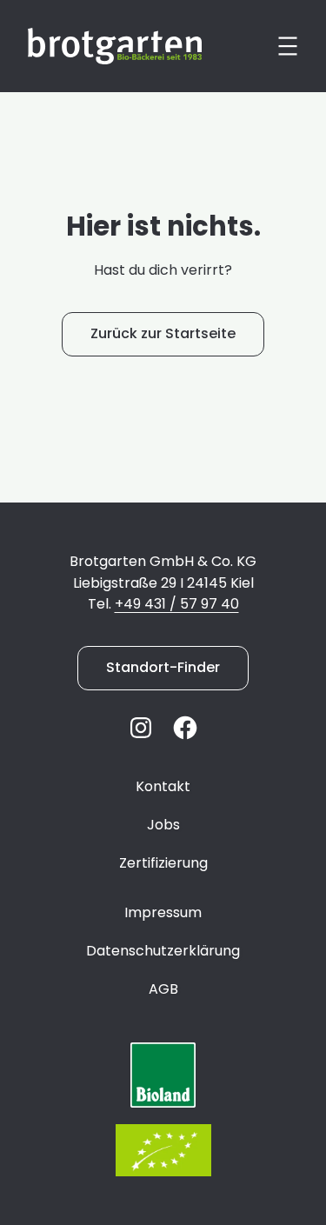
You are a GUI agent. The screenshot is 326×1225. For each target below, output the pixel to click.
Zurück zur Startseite (163, 333)
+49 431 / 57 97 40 (177, 604)
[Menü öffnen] (287, 46)
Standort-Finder (163, 667)
